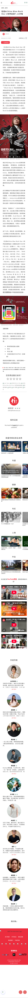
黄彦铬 (13, 739)
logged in (15, 425)
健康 (14, 484)
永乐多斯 (13, 681)
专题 (14, 460)
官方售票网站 (7, 292)
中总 (14, 556)
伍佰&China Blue (16, 383)
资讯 (2, 8)
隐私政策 (20, 937)
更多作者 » (14, 921)
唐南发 (13, 875)
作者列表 (17, 940)
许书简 (12, 794)
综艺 (6, 8)
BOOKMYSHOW (18, 292)
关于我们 (7, 937)
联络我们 (10, 940)
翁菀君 (13, 710)
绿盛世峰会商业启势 (14, 438)
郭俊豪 (13, 766)
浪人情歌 (15, 387)
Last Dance (7, 383)
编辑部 (7, 34)
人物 (14, 532)
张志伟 (13, 904)
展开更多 (14, 689)
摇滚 (10, 387)
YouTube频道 (12, 579)
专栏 (14, 508)
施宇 (13, 846)
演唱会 (20, 387)
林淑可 (13, 820)
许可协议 (14, 937)
